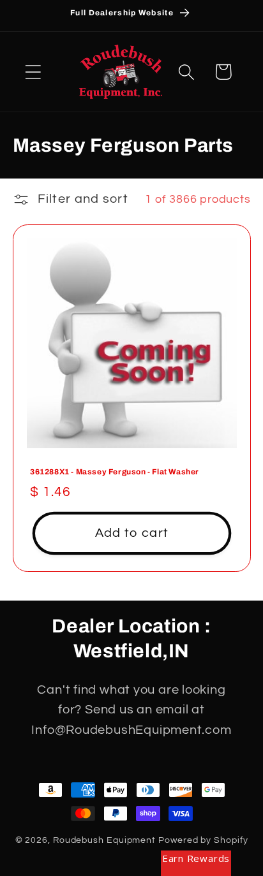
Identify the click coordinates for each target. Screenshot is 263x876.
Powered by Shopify (203, 840)
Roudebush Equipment (104, 840)
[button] (33, 72)
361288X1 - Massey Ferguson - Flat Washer (114, 471)
